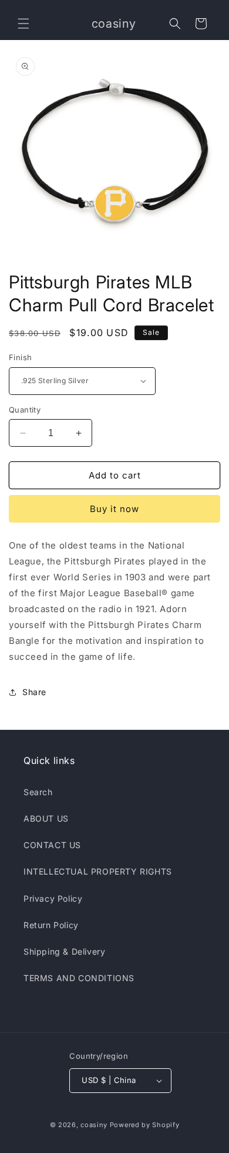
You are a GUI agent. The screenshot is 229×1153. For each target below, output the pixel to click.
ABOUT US (46, 818)
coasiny (93, 1125)
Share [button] (34, 692)
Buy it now (114, 508)
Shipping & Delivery (64, 951)
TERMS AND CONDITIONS (78, 978)
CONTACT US (52, 845)
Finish (20, 357)
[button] (23, 23)
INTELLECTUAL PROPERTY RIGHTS (97, 871)
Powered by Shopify (145, 1125)
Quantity (25, 409)
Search (38, 792)
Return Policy (51, 925)
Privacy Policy (52, 898)
